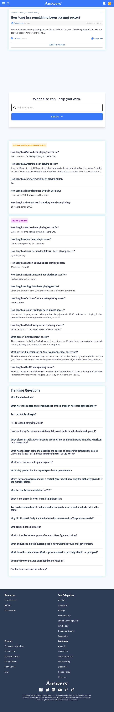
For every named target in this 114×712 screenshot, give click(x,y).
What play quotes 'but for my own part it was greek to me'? (41, 470)
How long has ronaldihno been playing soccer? (45, 17)
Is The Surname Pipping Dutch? (27, 422)
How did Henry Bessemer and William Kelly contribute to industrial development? (53, 431)
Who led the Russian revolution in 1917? (31, 490)
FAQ (6, 672)
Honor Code (9, 651)
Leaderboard (10, 600)
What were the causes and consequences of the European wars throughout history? (54, 405)
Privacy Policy (64, 661)
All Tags (7, 605)
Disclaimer (62, 667)
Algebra (61, 600)
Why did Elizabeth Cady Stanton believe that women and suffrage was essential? (52, 518)
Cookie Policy (64, 672)
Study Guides (10, 661)
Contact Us (63, 651)
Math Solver (9, 667)
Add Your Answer (57, 45)
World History (64, 615)
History (22, 13)
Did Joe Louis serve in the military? (29, 569)
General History (33, 13)
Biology (61, 610)
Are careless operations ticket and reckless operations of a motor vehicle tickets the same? (55, 509)
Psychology (63, 626)
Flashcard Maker (11, 656)
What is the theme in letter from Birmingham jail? (36, 498)
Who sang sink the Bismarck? (26, 526)
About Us (62, 646)
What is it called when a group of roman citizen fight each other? (44, 535)
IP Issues (62, 677)
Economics (63, 636)
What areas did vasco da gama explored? (32, 462)
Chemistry (62, 605)
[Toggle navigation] (3, 3)
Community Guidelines (14, 646)
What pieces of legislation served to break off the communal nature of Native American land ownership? (56, 441)
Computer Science (66, 631)
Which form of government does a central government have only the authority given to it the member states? (56, 480)
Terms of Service (65, 656)
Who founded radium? (22, 397)
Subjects (14, 13)
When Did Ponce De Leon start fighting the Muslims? (38, 560)
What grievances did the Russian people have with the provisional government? (52, 543)
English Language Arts (68, 621)
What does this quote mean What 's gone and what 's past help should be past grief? (54, 552)
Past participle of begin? (23, 414)
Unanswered (10, 610)
